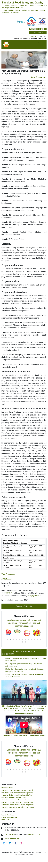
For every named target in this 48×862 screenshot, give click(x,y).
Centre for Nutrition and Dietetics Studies (15, 800)
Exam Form (5, 820)
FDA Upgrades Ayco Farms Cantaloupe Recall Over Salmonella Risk (23, 665)
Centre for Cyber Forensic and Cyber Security (17, 802)
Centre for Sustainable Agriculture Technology (17, 807)
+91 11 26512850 (34, 834)
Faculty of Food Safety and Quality (13, 797)
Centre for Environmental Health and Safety (16, 795)
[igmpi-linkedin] (10, 843)
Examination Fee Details (9, 817)
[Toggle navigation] (41, 44)
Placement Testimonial (24, 606)
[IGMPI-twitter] (4, 843)
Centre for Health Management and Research (17, 790)
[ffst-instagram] (21, 843)
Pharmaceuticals (7, 788)
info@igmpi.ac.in (34, 596)
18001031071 (34, 36)
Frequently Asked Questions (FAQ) (14, 600)
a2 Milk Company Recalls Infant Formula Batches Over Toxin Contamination (24, 675)
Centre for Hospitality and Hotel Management (17, 805)
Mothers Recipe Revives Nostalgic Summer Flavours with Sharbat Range (25, 659)
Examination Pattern (8, 815)
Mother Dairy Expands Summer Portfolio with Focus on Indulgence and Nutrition (24, 670)
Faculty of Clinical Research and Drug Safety (17, 793)
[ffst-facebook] (16, 843)
